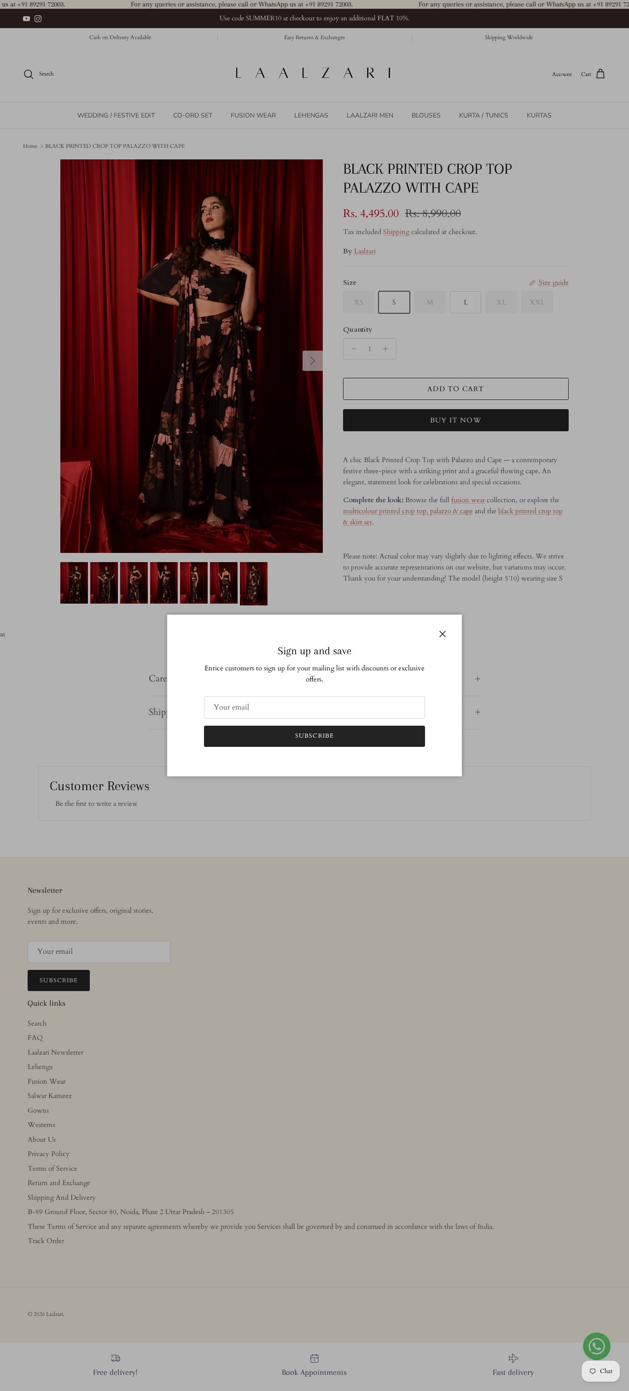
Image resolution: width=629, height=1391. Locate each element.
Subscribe (314, 736)
